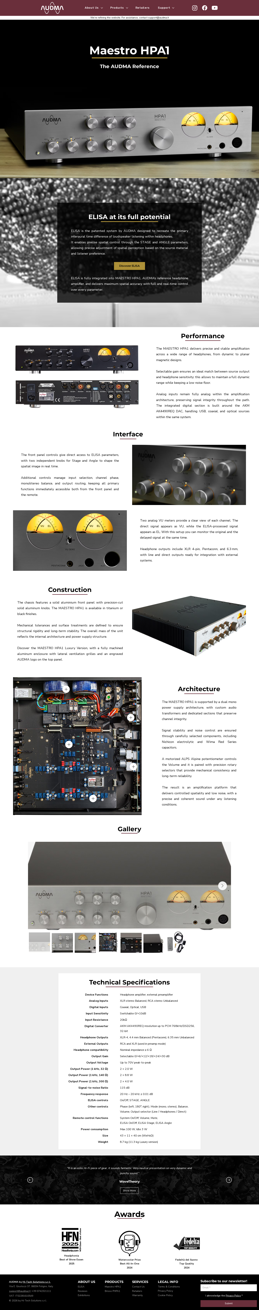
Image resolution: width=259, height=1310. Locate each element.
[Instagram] (194, 7)
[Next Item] (222, 885)
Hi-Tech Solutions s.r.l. (37, 1282)
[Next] (229, 1180)
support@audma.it (158, 17)
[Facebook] (204, 7)
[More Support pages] (173, 8)
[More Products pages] (127, 8)
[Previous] (30, 1180)
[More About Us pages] (102, 8)
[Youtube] (214, 7)
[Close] (66, 689)
